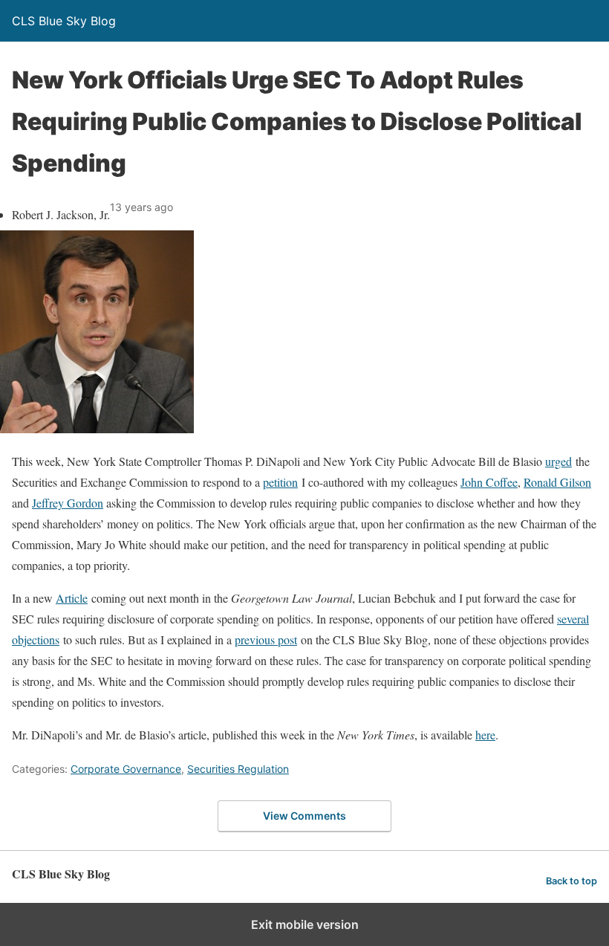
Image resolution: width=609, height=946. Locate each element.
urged (558, 461)
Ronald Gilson (557, 482)
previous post (266, 639)
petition (280, 482)
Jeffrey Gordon (67, 503)
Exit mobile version (305, 924)
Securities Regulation (238, 768)
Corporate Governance (126, 768)
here (485, 734)
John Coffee (489, 482)
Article (72, 598)
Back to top (571, 881)
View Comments (304, 815)
